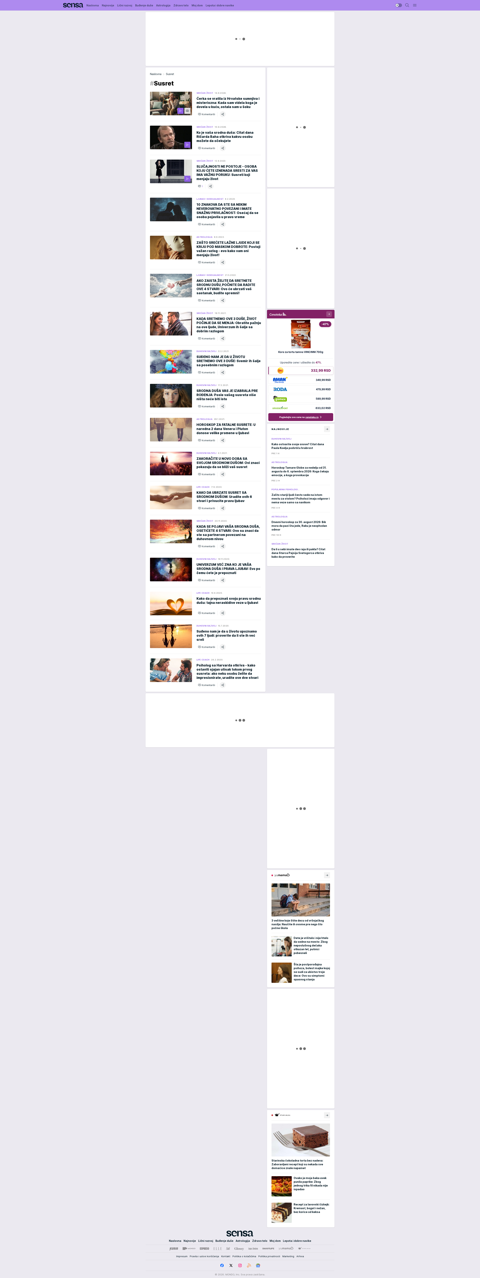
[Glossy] (239, 1248)
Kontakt (225, 1256)
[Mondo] (189, 1248)
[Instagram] (240, 1265)
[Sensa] (73, 5)
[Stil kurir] (228, 1248)
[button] (206, 114)
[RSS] (249, 1265)
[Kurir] (174, 1248)
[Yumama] (286, 1248)
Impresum (182, 1256)
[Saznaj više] (327, 875)
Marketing (288, 1256)
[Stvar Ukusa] (304, 1248)
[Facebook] (222, 1265)
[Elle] (217, 1248)
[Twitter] (231, 1265)
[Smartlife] (268, 1248)
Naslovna (155, 74)
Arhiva (300, 1256)
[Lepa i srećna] (253, 1248)
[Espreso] (204, 1248)
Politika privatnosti (269, 1256)
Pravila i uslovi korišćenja (204, 1256)
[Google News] (258, 1265)
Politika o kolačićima (244, 1256)
